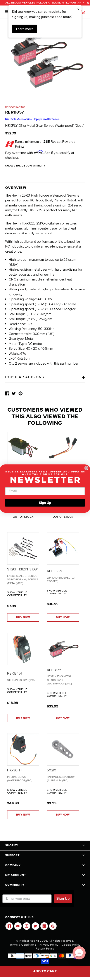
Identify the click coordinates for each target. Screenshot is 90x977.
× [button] (78, 9)
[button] (79, 952)
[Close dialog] (86, 468)
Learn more (24, 29)
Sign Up (45, 503)
